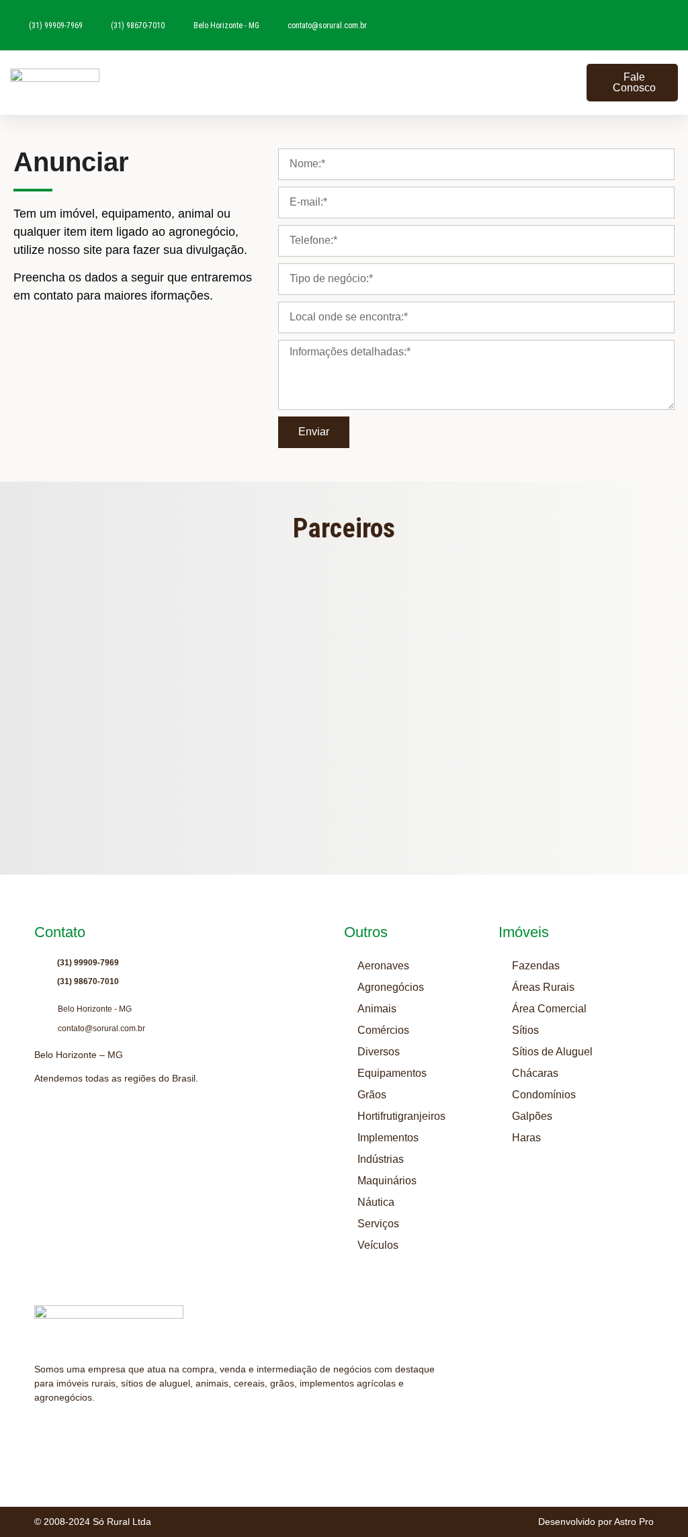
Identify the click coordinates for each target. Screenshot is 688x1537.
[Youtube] (66, 1431)
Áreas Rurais (543, 987)
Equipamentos (392, 1073)
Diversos (378, 1051)
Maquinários (387, 1180)
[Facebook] (91, 1431)
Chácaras (535, 1073)
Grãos (371, 1094)
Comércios (383, 1030)
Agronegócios (390, 987)
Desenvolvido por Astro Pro (596, 1521)
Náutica (375, 1202)
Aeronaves (383, 965)
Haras (526, 1137)
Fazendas (536, 965)
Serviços (378, 1223)
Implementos (388, 1137)
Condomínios (544, 1094)
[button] (570, 83)
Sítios (525, 1030)
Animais (376, 1008)
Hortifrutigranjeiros (401, 1116)
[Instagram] (40, 1431)
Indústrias (380, 1159)
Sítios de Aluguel (552, 1051)
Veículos (377, 1245)
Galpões (532, 1116)
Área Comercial (549, 1008)
